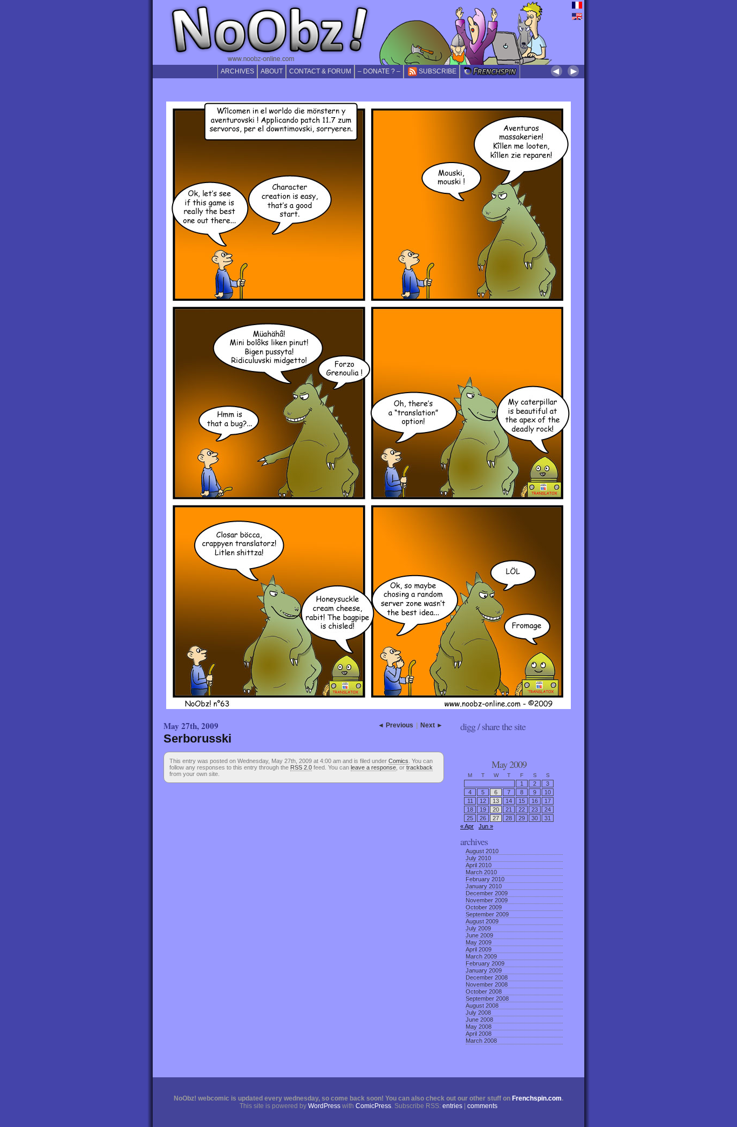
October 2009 (484, 907)
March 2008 (481, 1040)
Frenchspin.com (537, 1098)
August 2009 (482, 921)
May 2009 (479, 942)
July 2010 (478, 858)
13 (496, 801)
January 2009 (484, 970)
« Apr (467, 826)
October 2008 (484, 991)
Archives (237, 71)
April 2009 (479, 949)
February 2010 (485, 879)
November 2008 (487, 984)
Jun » (486, 826)
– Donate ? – (379, 71)
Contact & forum (320, 71)
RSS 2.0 (301, 767)
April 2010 (479, 865)
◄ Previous (395, 725)
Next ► (431, 725)
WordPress (324, 1106)
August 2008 (482, 1005)
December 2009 (487, 893)
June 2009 (479, 935)
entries (452, 1106)
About (272, 71)
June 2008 (479, 1019)
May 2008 (479, 1026)
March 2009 (481, 956)
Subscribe (437, 71)
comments (482, 1106)
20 (496, 809)
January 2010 (484, 886)
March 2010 (481, 872)
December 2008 (487, 977)
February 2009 (485, 963)
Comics (398, 761)
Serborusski (197, 738)
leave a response (373, 767)
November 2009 (487, 900)
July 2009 (478, 928)
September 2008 (487, 998)
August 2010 (482, 851)
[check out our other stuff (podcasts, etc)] (490, 71)
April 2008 (479, 1033)
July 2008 (478, 1012)
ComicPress (373, 1106)
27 (496, 818)
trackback (419, 767)
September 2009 (487, 914)
